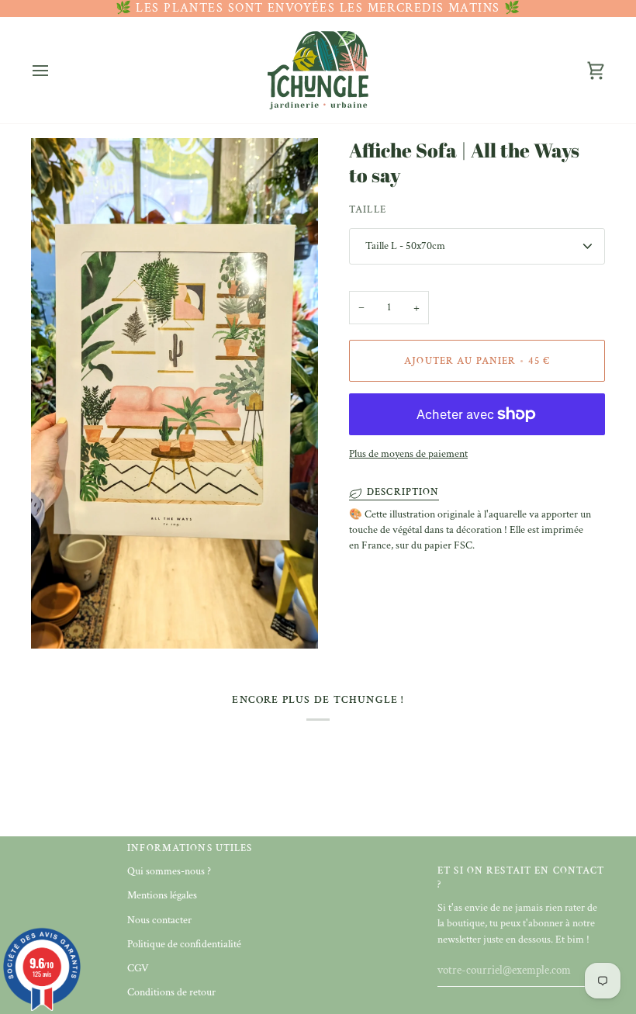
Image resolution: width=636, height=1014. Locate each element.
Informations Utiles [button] (189, 848)
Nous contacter (159, 920)
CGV (138, 968)
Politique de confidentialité (184, 944)
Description (403, 492)
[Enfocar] (60, 619)
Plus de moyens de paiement (408, 454)
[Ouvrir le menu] (54, 70)
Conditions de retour (171, 992)
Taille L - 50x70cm (405, 246)
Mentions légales (162, 895)
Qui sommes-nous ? (169, 871)
